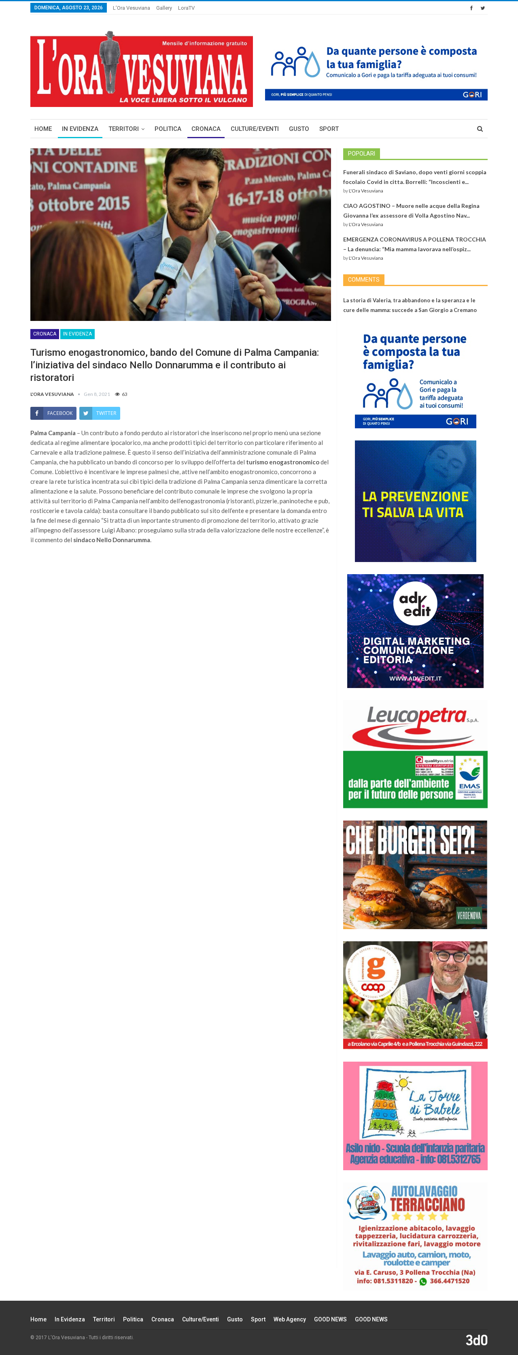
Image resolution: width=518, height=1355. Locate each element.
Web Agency (290, 1319)
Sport (329, 129)
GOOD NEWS (330, 1319)
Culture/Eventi (255, 129)
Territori (123, 129)
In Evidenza (80, 129)
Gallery (164, 8)
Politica (168, 129)
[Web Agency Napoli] (477, 1339)
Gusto (299, 129)
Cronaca (206, 129)
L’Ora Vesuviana (131, 8)
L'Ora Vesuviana (366, 191)
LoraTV (186, 8)
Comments (364, 279)
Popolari (361, 153)
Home (43, 129)
